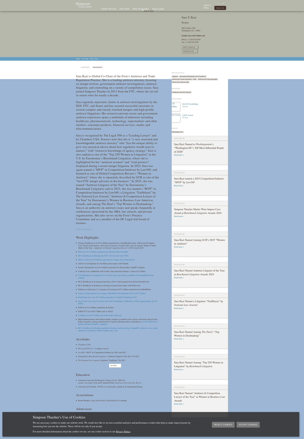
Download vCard (188, 51)
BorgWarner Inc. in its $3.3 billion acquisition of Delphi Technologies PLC (107, 297)
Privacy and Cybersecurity (180, 82)
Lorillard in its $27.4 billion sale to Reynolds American (99, 315)
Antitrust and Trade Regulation (208, 79)
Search (169, 8)
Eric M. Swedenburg (190, 104)
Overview (85, 67)
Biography (98, 67)
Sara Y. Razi (94, 59)
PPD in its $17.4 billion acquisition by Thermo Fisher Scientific (103, 251)
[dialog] (150, 424)
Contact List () (220, 8)
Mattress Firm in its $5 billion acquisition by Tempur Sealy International (106, 259)
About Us (207, 5)
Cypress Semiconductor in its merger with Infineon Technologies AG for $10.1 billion (112, 293)
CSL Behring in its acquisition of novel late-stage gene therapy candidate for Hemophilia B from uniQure (116, 276)
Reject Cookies (223, 425)
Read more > (179, 155)
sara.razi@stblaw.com (196, 35)
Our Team (124, 8)
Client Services (108, 8)
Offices (206, 7)
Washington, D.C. (177, 132)
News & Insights (140, 8)
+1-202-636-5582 (194, 39)
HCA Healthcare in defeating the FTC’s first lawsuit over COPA (103, 255)
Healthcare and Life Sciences (181, 92)
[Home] (84, 7)
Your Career (158, 8)
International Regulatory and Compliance (192, 76)
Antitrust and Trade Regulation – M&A (184, 79)
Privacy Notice (123, 431)
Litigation (175, 76)
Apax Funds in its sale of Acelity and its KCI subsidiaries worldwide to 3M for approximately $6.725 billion (117, 302)
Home (78, 59)
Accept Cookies (248, 425)
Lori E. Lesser (187, 115)
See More (113, 365)
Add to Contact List (189, 47)
